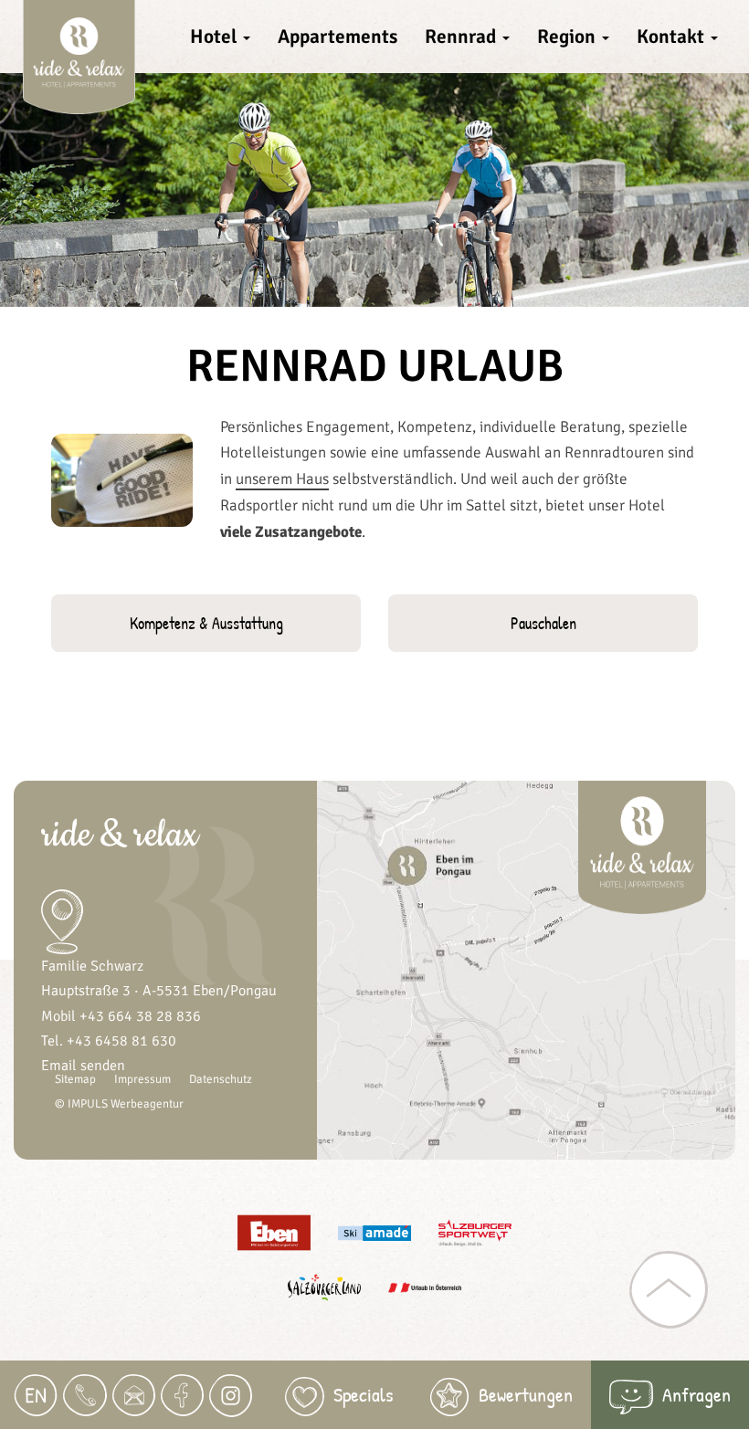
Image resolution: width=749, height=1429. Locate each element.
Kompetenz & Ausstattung (206, 623)
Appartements (337, 36)
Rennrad (463, 36)
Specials (363, 1394)
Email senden (83, 1065)
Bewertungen (526, 1394)
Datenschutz (220, 1079)
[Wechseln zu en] (36, 1395)
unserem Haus (282, 479)
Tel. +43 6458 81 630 (108, 1041)
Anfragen (696, 1394)
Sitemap (75, 1079)
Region (568, 36)
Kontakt (673, 36)
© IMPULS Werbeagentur (119, 1104)
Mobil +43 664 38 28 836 (121, 1016)
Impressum (142, 1079)
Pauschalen (543, 623)
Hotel (215, 36)
